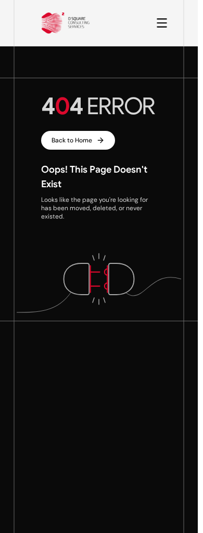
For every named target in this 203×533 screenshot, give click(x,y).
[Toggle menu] (162, 23)
